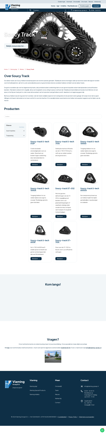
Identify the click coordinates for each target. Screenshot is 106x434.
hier (8, 348)
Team (57, 390)
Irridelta (63, 6)
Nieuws (91, 1)
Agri (58, 6)
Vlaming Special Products (37, 390)
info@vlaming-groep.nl (93, 348)
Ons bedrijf (76, 1)
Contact (96, 6)
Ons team (84, 1)
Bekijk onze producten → (16, 46)
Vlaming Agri (13, 69)
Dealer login (61, 1)
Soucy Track (30, 69)
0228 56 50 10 (65, 348)
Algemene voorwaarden (86, 417)
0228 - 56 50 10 (89, 391)
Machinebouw (72, 6)
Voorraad (69, 1)
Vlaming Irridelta (34, 394)
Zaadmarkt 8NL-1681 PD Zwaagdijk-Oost (89, 403)
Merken (22, 69)
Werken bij (97, 1)
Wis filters (21, 127)
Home (53, 6)
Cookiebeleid (62, 417)
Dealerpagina (84, 6)
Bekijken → (36, 164)
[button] (15, 130)
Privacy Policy (72, 417)
